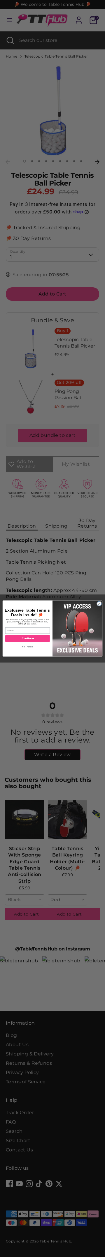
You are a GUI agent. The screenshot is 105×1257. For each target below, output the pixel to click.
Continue (28, 638)
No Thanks (27, 646)
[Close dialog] (99, 603)
